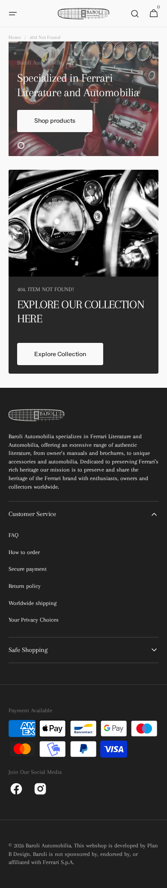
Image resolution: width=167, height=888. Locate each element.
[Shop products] (83, 98)
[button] (12, 13)
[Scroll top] (157, 878)
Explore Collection (60, 354)
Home (15, 37)
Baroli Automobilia (48, 845)
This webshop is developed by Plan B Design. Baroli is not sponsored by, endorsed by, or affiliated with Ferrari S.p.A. (83, 853)
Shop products (54, 120)
